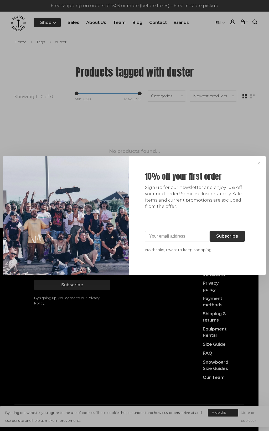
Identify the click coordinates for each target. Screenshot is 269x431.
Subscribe (227, 236)
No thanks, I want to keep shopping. (178, 249)
